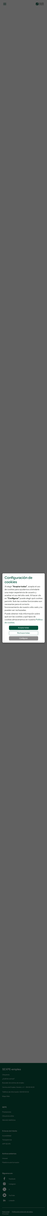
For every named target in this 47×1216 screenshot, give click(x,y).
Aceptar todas (23, 628)
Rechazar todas (23, 633)
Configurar (23, 638)
